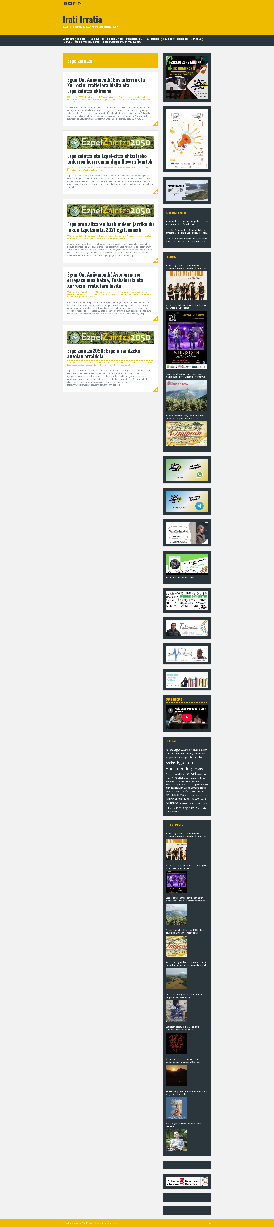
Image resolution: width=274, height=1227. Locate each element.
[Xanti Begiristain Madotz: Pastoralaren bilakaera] (176, 1140)
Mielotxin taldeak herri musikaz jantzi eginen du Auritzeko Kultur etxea (186, 306)
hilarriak (96, 365)
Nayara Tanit (122, 99)
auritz (204, 749)
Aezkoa (104, 167)
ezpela (150, 362)
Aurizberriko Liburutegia (184, 753)
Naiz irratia (171, 798)
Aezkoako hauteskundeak (130, 292)
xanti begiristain (186, 808)
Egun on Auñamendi (131, 97)
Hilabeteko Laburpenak (175, 39)
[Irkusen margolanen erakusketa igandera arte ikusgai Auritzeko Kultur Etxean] (176, 1108)
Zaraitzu (176, 811)
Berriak (81, 39)
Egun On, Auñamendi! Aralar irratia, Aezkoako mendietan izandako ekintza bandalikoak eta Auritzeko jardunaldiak (187, 240)
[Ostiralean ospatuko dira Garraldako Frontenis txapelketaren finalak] (176, 1043)
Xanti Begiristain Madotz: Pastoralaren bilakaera (183, 1125)
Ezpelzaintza (87, 99)
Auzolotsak (200, 753)
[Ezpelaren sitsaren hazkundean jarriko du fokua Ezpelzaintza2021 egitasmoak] (110, 210)
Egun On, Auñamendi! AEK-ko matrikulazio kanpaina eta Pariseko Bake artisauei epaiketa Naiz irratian (187, 231)
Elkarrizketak (96, 39)
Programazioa (134, 39)
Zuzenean (196, 39)
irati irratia (191, 785)
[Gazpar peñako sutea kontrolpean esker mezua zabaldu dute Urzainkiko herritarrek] (186, 395)
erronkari (189, 774)
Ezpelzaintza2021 (74, 238)
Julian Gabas (184, 787)
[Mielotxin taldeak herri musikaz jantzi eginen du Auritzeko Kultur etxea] (186, 340)
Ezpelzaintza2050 (89, 238)
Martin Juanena (175, 795)
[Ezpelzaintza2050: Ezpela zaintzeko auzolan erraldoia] (110, 337)
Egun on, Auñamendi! (109, 97)
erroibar (178, 774)
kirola (168, 792)
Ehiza (138, 167)
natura (179, 798)
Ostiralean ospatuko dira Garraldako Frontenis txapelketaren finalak (182, 1028)
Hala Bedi (196, 778)
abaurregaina (134, 236)
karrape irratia (198, 787)
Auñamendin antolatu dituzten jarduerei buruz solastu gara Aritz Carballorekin (187, 222)
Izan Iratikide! (152, 39)
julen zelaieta (110, 99)
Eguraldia (196, 769)
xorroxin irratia (134, 99)
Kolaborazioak (115, 39)
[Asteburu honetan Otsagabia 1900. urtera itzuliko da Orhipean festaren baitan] (186, 433)
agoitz (179, 749)
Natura (128, 167)
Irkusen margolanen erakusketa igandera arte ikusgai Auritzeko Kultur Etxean (187, 1093)
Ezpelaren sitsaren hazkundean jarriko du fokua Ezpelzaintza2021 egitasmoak (110, 226)
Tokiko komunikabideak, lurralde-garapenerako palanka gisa (108, 42)
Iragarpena (180, 784)
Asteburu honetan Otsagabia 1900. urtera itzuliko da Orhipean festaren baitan (185, 417)
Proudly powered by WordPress (77, 1223)
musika (203, 795)
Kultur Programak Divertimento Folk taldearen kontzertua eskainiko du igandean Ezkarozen (186, 267)
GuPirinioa (188, 778)
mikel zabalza (132, 294)
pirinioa (172, 803)
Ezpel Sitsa (77, 99)
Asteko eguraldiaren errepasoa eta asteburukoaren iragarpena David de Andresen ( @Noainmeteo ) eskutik (182, 1060)
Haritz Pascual (98, 99)
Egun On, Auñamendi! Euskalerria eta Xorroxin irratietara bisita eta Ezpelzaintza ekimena (106, 85)
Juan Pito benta (201, 785)
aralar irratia (192, 749)
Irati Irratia (82, 18)
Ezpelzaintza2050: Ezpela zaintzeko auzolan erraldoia (103, 353)
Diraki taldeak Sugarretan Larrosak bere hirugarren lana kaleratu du (184, 996)
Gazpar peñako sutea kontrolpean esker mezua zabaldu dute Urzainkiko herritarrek (185, 375)
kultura (175, 791)
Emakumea (170, 774)
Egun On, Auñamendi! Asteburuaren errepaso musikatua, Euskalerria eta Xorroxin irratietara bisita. (105, 279)
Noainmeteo (191, 798)
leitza (182, 792)
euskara (177, 778)
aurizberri (169, 753)
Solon (104, 1223)
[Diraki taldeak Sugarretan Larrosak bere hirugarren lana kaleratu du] (176, 1011)
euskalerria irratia (84, 294)
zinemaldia (71, 297)
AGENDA (68, 42)
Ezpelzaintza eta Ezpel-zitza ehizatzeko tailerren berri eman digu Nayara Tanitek (109, 158)
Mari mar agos (194, 791)
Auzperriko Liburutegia (177, 757)
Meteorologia (191, 795)
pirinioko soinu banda (190, 803)
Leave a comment (100, 170)
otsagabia (203, 799)
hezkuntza (191, 782)
